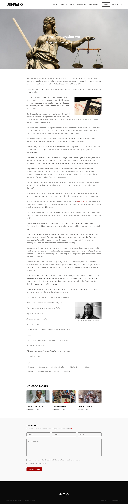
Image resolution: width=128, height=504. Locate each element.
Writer (67, 371)
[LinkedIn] (64, 494)
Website (82, 434)
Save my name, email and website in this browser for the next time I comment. (54, 460)
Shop (106, 4)
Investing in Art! (59, 406)
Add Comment (34, 441)
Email (56, 434)
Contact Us (93, 4)
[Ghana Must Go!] (90, 396)
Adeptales (43, 367)
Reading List (81, 4)
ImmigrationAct (44, 371)
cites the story (82, 201)
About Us (63, 4)
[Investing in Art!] (64, 396)
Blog (72, 4)
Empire (88, 367)
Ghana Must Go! (85, 406)
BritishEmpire (75, 367)
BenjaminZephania (58, 367)
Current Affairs (76, 42)
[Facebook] (67, 494)
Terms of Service (117, 500)
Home (55, 4)
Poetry (57, 371)
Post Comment (34, 469)
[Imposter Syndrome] (38, 396)
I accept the (37, 463)
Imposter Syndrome (35, 406)
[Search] (121, 4)
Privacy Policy (41, 463)
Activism (31, 367)
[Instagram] (61, 494)
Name (31, 434)
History (31, 371)
